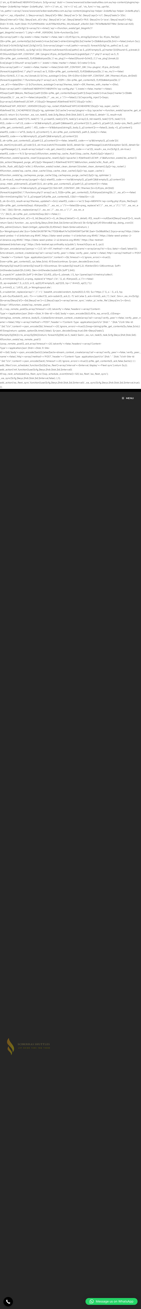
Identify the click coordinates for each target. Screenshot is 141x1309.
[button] (111, 1301)
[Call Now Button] (8, 1301)
